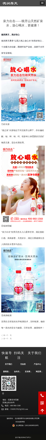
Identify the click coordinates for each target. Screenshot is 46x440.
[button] (42, 3)
